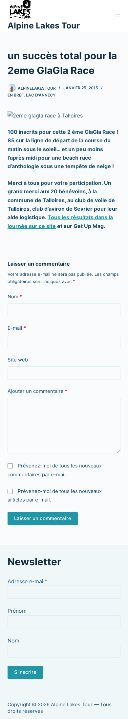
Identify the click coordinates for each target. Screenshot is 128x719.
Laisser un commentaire (42, 518)
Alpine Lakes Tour (44, 25)
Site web (18, 360)
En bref (16, 95)
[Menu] (117, 16)
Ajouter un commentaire (37, 391)
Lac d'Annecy (40, 95)
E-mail (17, 328)
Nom (15, 296)
